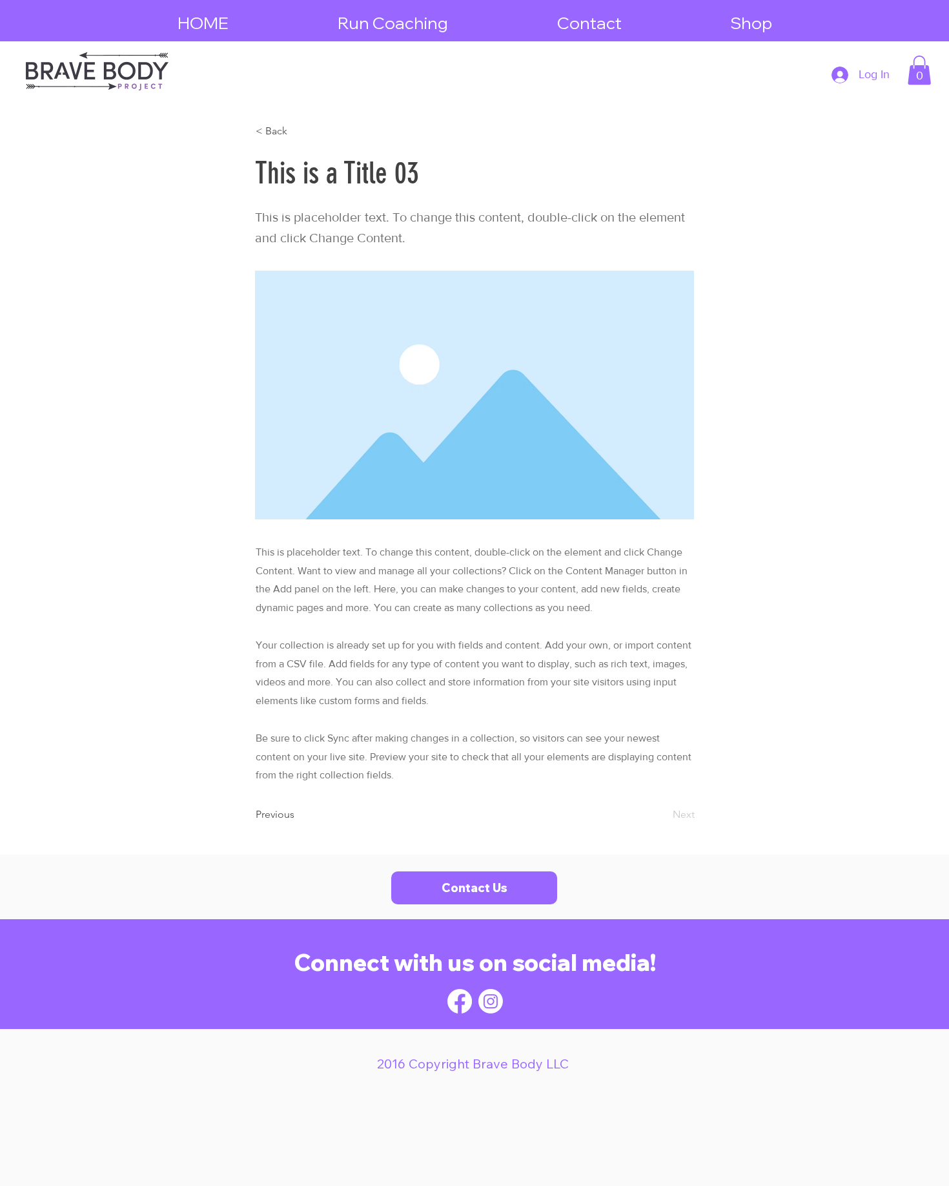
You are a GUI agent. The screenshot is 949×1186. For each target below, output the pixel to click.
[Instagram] (490, 1001)
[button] (919, 70)
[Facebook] (459, 1001)
